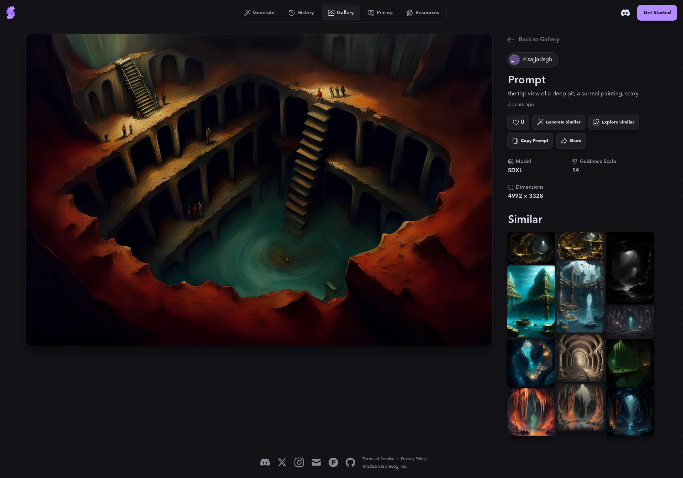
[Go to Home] (10, 13)
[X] (282, 462)
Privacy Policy (414, 459)
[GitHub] (350, 462)
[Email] (316, 462)
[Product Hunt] (333, 462)
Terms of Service (378, 459)
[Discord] (625, 13)
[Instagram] (299, 462)
